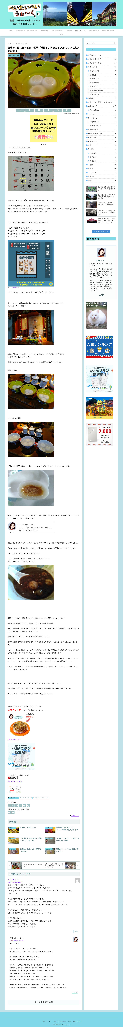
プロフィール (52, 1021)
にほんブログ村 (13, 739)
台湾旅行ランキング (14, 781)
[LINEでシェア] (48, 110)
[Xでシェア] (20, 110)
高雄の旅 (103, 161)
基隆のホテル (103, 83)
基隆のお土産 (103, 94)
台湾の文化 (29, 798)
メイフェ (11, 880)
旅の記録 (102, 149)
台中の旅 (103, 157)
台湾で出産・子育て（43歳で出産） (102, 102)
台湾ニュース (102, 145)
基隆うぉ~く (102, 67)
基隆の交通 (103, 86)
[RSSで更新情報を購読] (12, 812)
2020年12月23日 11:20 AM (15, 882)
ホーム (45, 1021)
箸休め (102, 169)
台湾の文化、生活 (14, 798)
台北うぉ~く (102, 118)
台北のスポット (103, 126)
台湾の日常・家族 (102, 63)
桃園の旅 (103, 153)
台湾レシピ (102, 141)
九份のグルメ (103, 110)
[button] (67, 110)
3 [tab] (45, 144)
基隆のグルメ (103, 79)
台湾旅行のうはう (102, 55)
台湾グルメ (102, 137)
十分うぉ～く (102, 114)
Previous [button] (32, 128)
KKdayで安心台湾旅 (102, 133)
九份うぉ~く (101, 106)
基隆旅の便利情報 (103, 90)
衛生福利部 (15, 287)
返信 (77, 931)
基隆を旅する (103, 71)
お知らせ (102, 176)
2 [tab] (43, 144)
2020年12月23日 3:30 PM (16, 940)
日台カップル (45, 798)
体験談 (102, 165)
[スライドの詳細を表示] (43, 128)
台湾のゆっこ (101, 261)
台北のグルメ (103, 122)
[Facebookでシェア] (29, 110)
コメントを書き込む (43, 1002)
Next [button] (55, 128)
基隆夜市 (103, 75)
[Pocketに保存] (39, 110)
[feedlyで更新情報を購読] (9, 812)
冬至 (23, 798)
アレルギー (102, 173)
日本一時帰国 (102, 130)
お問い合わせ (76, 1021)
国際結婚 (37, 798)
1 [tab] (41, 144)
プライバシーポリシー (64, 1021)
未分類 (102, 180)
